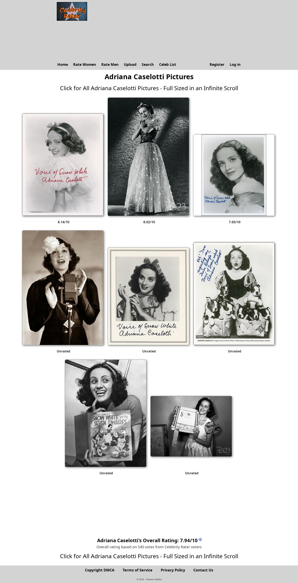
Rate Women (84, 64)
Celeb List (167, 64)
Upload (130, 64)
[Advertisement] (166, 30)
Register (217, 64)
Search (148, 64)
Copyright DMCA (99, 570)
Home (62, 64)
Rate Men (110, 64)
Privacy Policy (173, 570)
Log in (235, 64)
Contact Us (203, 570)
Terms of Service (137, 570)
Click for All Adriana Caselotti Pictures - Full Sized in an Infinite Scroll (149, 88)
